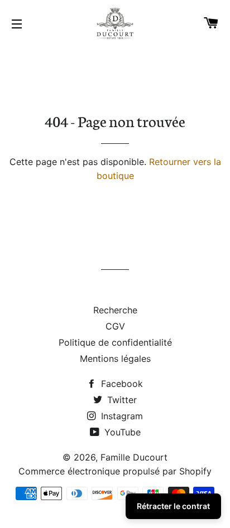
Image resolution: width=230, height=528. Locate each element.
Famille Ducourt (133, 457)
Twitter (120, 399)
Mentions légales (115, 358)
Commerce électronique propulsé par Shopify (115, 471)
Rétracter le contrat (173, 506)
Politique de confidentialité (115, 342)
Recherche (115, 310)
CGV (115, 326)
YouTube (121, 432)
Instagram (120, 416)
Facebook (120, 383)
